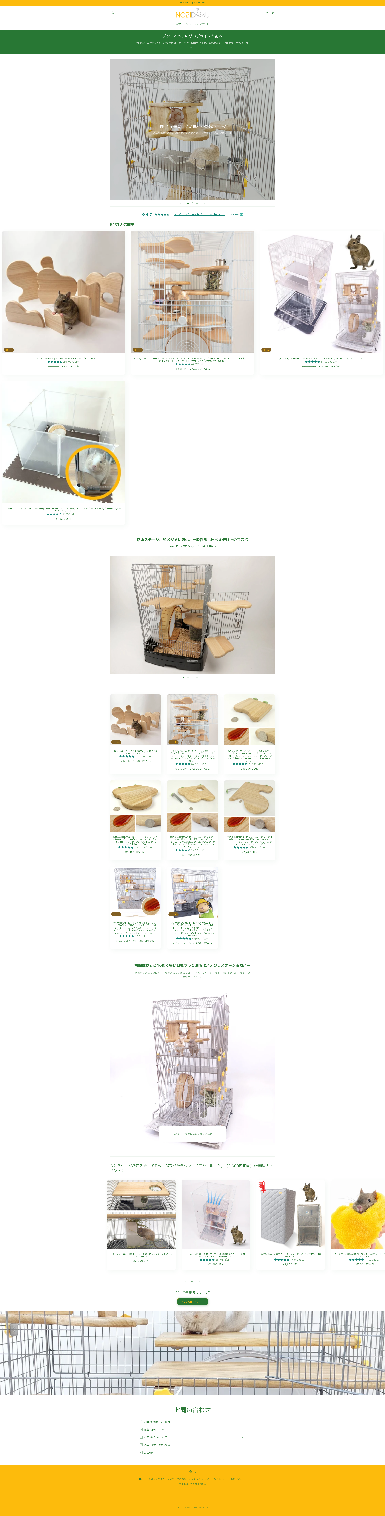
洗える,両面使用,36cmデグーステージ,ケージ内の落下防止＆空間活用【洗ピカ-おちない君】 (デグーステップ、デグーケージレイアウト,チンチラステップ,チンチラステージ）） (249, 841)
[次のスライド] (204, 203)
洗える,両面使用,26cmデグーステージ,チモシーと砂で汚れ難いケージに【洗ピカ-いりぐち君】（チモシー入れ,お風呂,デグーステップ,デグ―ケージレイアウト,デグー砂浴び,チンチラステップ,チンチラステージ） (192, 842)
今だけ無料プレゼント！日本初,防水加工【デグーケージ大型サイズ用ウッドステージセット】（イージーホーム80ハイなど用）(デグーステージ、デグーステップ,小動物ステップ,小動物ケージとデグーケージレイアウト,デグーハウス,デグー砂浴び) (192, 929)
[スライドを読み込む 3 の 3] (197, 203)
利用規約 (181, 1478)
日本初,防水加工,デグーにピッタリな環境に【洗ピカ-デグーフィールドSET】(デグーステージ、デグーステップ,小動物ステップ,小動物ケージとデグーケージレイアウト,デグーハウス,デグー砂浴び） (192, 359)
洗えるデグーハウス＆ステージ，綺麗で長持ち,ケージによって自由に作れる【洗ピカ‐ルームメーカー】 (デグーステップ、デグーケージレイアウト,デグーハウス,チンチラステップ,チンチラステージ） (249, 756)
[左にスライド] (186, 1281)
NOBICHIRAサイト (192, 1301)
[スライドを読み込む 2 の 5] (188, 677)
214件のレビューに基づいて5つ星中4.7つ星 (199, 214)
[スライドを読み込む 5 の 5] (201, 677)
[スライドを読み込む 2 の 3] (192, 203)
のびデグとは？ (156, 1478)
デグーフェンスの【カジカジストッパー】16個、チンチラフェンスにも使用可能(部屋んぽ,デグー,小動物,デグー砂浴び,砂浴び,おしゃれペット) (63, 509)
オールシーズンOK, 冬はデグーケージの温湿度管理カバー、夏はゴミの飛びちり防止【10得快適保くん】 (216, 1255)
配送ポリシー (220, 1478)
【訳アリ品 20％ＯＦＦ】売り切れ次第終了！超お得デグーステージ (63, 358)
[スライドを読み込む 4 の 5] (197, 677)
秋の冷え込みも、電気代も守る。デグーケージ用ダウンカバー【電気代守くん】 (290, 1255)
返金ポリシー (237, 1478)
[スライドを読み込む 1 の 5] (183, 677)
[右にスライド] (199, 1281)
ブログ (170, 1478)
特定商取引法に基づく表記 (192, 1484)
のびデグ (188, 1507)
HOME (142, 1478)
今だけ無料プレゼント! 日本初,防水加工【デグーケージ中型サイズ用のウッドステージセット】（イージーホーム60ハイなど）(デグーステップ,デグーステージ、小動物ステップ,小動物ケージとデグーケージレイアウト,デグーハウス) (135, 928)
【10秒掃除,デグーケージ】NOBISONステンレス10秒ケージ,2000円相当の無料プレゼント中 (321, 358)
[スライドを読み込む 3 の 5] (192, 677)
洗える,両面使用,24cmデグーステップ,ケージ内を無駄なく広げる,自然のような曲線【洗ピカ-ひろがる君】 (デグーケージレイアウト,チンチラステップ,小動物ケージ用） (135, 841)
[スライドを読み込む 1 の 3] (188, 203)
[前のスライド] (180, 203)
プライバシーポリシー (200, 1478)
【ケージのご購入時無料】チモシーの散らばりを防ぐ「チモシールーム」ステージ (141, 1255)
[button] (113, 13)
